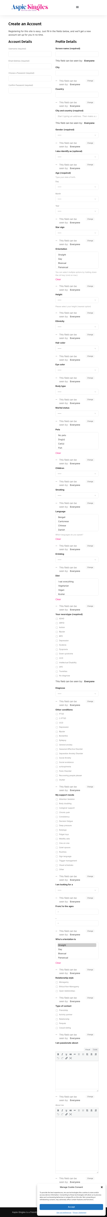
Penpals (62, 1023)
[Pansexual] (77, 267)
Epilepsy (62, 740)
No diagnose (64, 675)
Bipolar (62, 631)
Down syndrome (66, 653)
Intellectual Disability (68, 662)
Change (90, 81)
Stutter (62, 780)
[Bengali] (77, 517)
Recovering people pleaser (70, 775)
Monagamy (64, 982)
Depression (64, 640)
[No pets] (77, 435)
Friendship (63, 1010)
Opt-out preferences (64, 1212)
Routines (62, 852)
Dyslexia (62, 645)
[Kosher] (77, 594)
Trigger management (68, 860)
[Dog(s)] (77, 439)
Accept (71, 1207)
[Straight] (77, 254)
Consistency (64, 817)
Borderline (63, 736)
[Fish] (77, 448)
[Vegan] (77, 590)
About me (59, 1105)
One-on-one (64, 843)
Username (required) (17, 49)
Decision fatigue (66, 821)
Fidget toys (64, 834)
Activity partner (65, 1014)
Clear (58, 279)
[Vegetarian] (77, 586)
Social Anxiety (65, 758)
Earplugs (63, 830)
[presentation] (58, 1054)
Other (61, 869)
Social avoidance (66, 762)
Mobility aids (64, 839)
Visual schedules (66, 865)
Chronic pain (64, 812)
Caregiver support (67, 808)
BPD (61, 636)
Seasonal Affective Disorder (71, 749)
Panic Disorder (65, 771)
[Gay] (77, 259)
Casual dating (65, 1028)
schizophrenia (65, 766)
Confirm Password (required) (20, 85)
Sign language (65, 856)
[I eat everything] (77, 581)
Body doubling (65, 803)
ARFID (61, 623)
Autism (62, 627)
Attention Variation (67, 799)
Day (57, 181)
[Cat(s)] (77, 443)
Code (95, 1049)
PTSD (61, 714)
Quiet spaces (64, 847)
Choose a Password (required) (21, 73)
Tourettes (63, 671)
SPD (61, 667)
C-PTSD (62, 718)
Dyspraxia (63, 649)
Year (57, 206)
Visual (87, 1049)
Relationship (64, 1019)
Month (58, 193)
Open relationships (67, 991)
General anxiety (65, 745)
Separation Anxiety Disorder (71, 753)
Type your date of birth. (65, 177)
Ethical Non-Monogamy (69, 986)
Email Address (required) (18, 61)
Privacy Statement (79, 1212)
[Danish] (77, 530)
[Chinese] (77, 525)
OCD (61, 658)
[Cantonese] (77, 521)
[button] (101, 1187)
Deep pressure (65, 825)
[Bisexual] (77, 263)
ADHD (61, 618)
